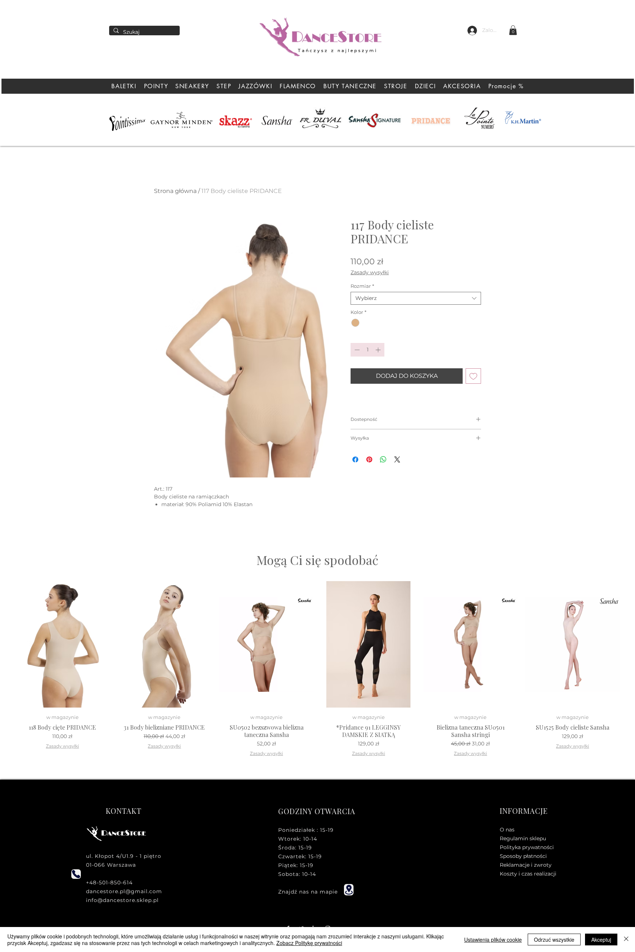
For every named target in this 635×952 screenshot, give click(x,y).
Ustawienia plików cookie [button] (493, 939)
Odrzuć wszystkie (554, 939)
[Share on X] (397, 459)
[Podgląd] (62, 644)
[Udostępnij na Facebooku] (355, 459)
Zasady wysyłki (370, 272)
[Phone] (76, 874)
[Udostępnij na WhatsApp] (383, 459)
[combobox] (416, 298)
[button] (513, 30)
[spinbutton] (367, 349)
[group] (317, 670)
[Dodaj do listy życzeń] (473, 376)
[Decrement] (356, 349)
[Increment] (378, 349)
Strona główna (175, 190)
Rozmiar (362, 286)
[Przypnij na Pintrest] (369, 459)
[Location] (349, 889)
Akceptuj (601, 939)
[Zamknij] (626, 939)
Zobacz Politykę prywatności (309, 942)
